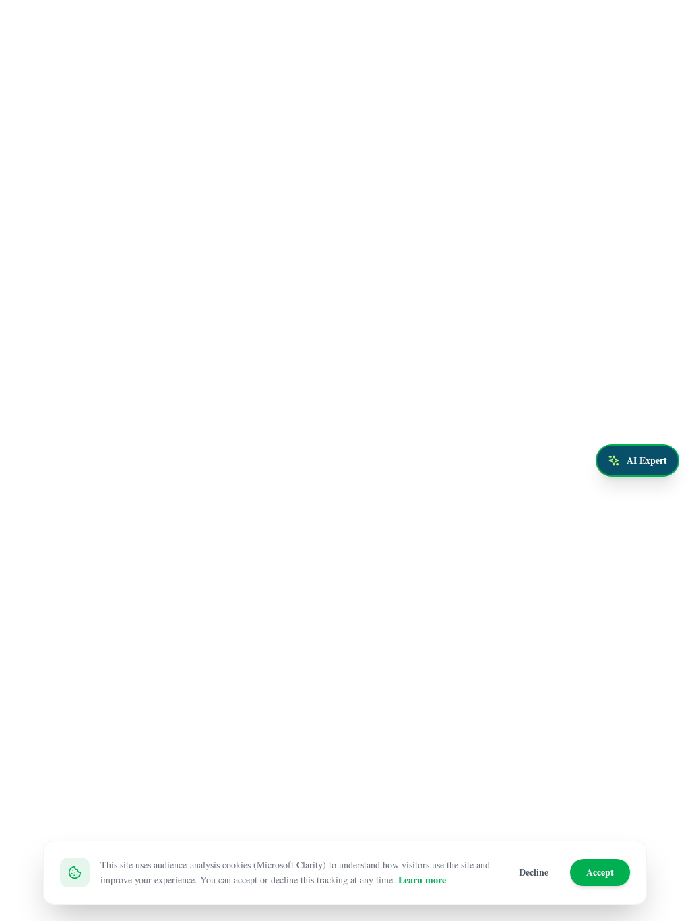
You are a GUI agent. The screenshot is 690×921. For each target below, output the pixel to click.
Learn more (422, 879)
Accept (600, 872)
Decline (533, 872)
